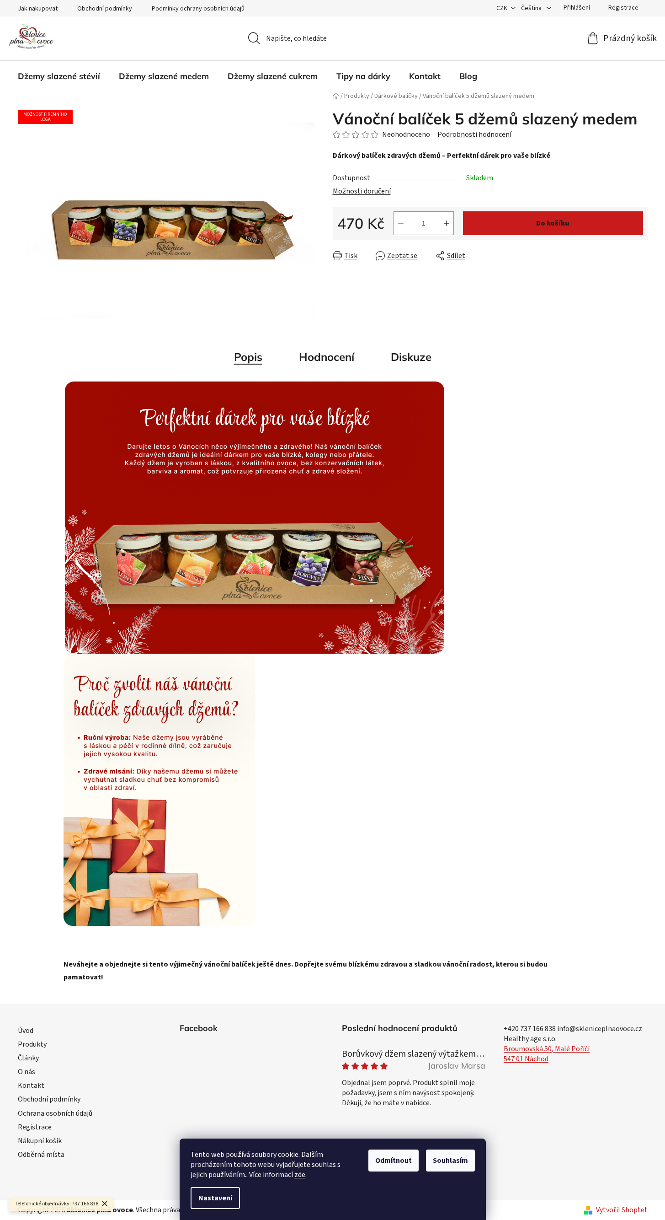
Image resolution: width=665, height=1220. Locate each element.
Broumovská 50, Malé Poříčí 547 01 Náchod (547, 1054)
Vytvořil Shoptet (622, 1210)
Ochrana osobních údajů (55, 1113)
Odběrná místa (41, 1155)
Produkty (32, 1044)
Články (28, 1058)
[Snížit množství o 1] (401, 223)
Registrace (623, 7)
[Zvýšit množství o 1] (446, 223)
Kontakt (31, 1085)
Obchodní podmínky (104, 8)
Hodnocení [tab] (326, 357)
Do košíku (552, 223)
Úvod (25, 1031)
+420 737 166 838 (530, 1029)
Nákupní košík (40, 1141)
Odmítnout (393, 1161)
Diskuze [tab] (411, 357)
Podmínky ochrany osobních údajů (198, 8)
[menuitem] (59, 76)
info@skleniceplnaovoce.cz (599, 1029)
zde (299, 1175)
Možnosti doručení (362, 191)
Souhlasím (450, 1161)
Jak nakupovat (38, 8)
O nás (26, 1072)
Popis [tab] (248, 357)
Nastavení (215, 1198)
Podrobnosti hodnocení (474, 134)
